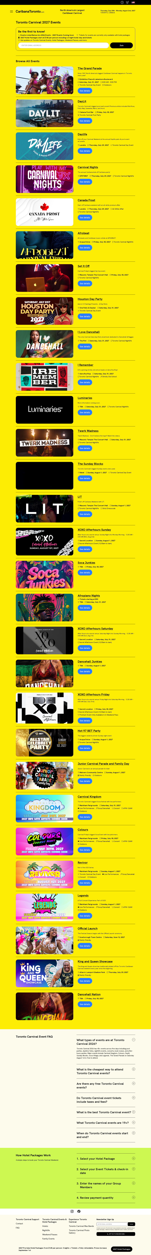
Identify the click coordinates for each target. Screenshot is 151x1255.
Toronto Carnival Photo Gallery (79, 1231)
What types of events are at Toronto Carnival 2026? (100, 1042)
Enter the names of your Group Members (99, 1185)
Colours (83, 829)
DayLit (82, 101)
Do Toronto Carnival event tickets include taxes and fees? (99, 1100)
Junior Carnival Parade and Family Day (103, 764)
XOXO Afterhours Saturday (95, 628)
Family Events (48, 1238)
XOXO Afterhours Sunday (94, 530)
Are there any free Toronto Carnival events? (100, 1085)
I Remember (85, 365)
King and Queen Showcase (95, 961)
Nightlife (46, 1230)
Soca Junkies (86, 563)
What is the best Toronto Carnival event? (104, 1112)
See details (85, 90)
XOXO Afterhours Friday (94, 694)
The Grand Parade (90, 68)
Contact (19, 1223)
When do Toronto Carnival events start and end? (102, 1135)
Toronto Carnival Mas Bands (81, 1226)
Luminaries (85, 398)
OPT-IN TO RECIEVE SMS (117, 1234)
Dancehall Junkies (90, 661)
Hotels (45, 1226)
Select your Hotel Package (96, 1159)
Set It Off (84, 266)
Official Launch (87, 928)
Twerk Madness (88, 431)
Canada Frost (86, 200)
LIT (80, 497)
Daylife (82, 134)
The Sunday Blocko (90, 464)
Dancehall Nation (89, 994)
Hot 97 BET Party (89, 731)
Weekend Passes (49, 1234)
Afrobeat (83, 233)
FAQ (17, 1227)
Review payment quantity (95, 1198)
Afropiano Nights (89, 595)
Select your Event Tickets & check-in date (102, 1171)
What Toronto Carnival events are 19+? (103, 1123)
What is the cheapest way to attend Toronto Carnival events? (100, 1071)
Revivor (83, 862)
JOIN (131, 1224)
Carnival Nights (88, 167)
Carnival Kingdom (89, 797)
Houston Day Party (90, 299)
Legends (83, 895)
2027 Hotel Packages (121, 1249)
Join (121, 45)
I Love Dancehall (89, 332)
